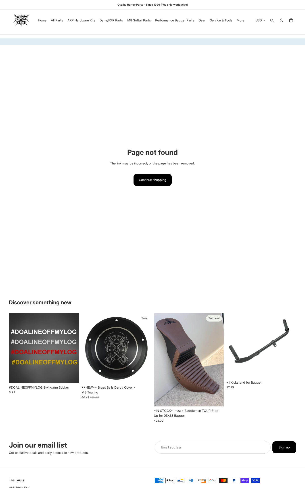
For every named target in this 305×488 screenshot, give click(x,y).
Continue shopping (152, 180)
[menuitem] (240, 20)
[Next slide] (217, 360)
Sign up (284, 447)
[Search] (272, 20)
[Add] (144, 376)
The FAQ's (16, 480)
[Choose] (72, 376)
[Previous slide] (160, 360)
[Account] (281, 20)
